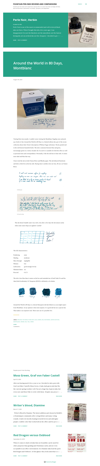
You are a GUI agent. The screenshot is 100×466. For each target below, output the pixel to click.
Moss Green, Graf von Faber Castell (36, 375)
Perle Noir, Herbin (25, 20)
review (22, 321)
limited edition (55, 319)
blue (36, 319)
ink (43, 319)
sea (26, 321)
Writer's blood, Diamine (29, 405)
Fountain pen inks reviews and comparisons (35, 4)
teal (28, 321)
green (39, 319)
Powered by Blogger (51, 462)
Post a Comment (22, 40)
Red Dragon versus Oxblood (31, 435)
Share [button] (14, 40)
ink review (47, 319)
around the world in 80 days (25, 319)
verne (32, 321)
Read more (59, 396)
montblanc (16, 321)
